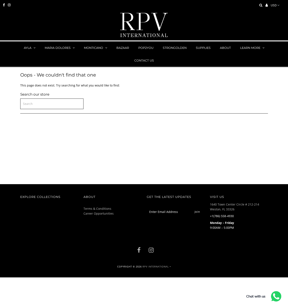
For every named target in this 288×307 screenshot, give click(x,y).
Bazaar (122, 48)
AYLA (27, 48)
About (225, 48)
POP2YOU (145, 48)
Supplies (203, 48)
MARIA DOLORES (58, 48)
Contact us (144, 60)
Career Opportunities (98, 213)
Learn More (250, 48)
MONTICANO (93, 48)
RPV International (156, 266)
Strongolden (175, 48)
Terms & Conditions (97, 209)
